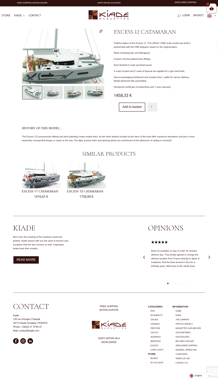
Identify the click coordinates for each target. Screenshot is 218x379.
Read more (26, 260)
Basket (198, 16)
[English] (211, 16)
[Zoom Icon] (101, 32)
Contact (35, 16)
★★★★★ (159, 242)
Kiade (18, 16)
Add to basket (132, 107)
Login (186, 16)
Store (6, 16)
